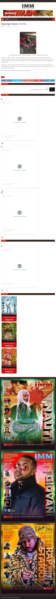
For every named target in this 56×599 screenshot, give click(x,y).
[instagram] (54, 1)
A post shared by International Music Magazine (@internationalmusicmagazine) (20, 140)
